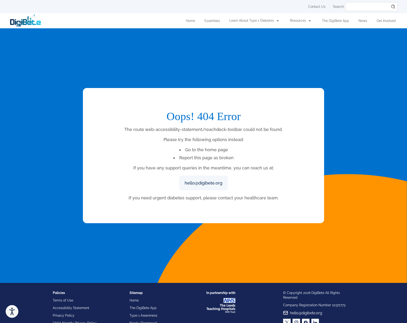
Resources (298, 20)
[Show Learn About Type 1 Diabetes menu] (278, 21)
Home (190, 21)
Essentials (212, 21)
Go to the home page (206, 149)
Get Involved (386, 21)
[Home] (25, 21)
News (362, 21)
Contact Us (317, 6)
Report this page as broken (206, 157)
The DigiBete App (335, 21)
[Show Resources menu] (310, 21)
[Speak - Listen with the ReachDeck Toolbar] (12, 311)
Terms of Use (63, 300)
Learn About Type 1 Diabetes (251, 20)
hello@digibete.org (203, 182)
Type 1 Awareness (143, 315)
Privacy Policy (63, 315)
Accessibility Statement (71, 308)
